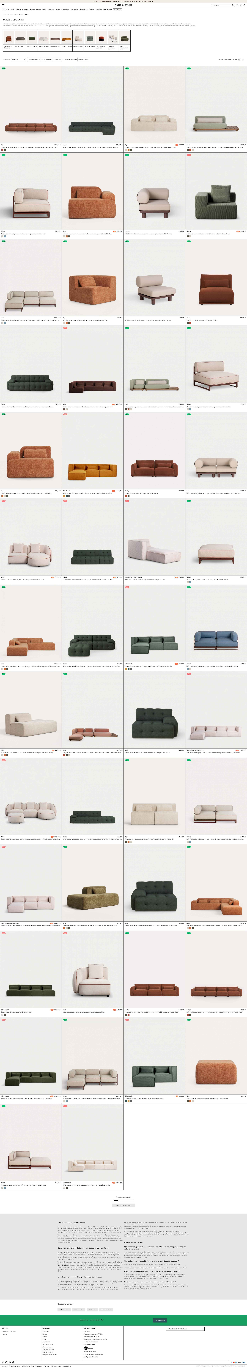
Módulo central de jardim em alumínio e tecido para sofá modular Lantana (148, 320)
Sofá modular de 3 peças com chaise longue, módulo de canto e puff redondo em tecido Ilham (30, 839)
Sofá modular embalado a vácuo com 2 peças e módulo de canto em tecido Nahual (27, 407)
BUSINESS (117, 10)
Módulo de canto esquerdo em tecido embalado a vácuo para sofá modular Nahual (151, 926)
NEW (12, 10)
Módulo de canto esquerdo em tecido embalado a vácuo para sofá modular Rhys (26, 493)
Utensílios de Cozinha (87, 10)
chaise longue (62, 1266)
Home (4, 15)
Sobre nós (5, 1328)
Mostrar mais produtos (123, 1205)
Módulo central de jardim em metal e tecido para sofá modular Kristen (208, 407)
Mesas (38, 10)
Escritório (99, 10)
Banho (58, 10)
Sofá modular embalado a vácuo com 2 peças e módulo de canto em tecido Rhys (150, 147)
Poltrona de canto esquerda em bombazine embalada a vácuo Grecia (208, 234)
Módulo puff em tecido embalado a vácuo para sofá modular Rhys (207, 1098)
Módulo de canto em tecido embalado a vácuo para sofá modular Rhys (85, 320)
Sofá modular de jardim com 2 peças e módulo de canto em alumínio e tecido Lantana (213, 493)
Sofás (44, 10)
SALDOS (6, 10)
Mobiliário (51, 10)
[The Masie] (123, 5)
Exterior (18, 10)
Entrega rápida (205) (71, 59)
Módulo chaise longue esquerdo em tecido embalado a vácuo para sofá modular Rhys (89, 926)
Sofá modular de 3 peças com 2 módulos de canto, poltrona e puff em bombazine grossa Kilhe (30, 926)
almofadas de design (142, 26)
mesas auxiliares (154, 26)
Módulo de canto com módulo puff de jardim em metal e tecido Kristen (23, 1185)
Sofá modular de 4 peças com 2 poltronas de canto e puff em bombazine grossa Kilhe (213, 753)
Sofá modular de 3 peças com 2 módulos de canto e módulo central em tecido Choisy (151, 1012)
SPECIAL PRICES (48, 1349)
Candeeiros (65, 10)
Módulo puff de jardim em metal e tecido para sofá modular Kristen (208, 580)
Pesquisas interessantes (50, 1355)
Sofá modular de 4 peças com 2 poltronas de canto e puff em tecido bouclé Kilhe (26, 1098)
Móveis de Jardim (48, 1352)
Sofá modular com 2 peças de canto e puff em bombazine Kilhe (144, 1098)
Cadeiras (25, 10)
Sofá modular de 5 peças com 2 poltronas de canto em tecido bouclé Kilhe (86, 1185)
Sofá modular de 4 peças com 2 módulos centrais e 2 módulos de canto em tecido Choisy (215, 1012)
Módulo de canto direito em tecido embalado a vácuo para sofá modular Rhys (87, 234)
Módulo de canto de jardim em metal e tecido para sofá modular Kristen (23, 234)
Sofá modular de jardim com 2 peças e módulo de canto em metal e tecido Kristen (212, 666)
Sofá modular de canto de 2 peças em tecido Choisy (141, 493)
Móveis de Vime (48, 1344)
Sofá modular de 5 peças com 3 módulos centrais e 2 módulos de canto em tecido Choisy (29, 147)
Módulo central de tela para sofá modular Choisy (202, 320)
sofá (74, 1267)
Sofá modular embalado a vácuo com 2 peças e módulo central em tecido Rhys (149, 839)
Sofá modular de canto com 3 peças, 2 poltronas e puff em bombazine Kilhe (148, 666)
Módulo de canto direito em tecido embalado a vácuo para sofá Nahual (147, 753)
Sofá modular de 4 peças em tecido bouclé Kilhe (16, 1012)
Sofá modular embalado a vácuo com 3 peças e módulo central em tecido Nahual (88, 580)
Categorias (46, 1328)
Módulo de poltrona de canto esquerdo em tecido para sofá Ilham (84, 1012)
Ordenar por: (7, 59)
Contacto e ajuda (89, 1328)
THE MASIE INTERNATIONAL (177, 1329)
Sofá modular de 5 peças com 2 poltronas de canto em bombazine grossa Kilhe (87, 407)
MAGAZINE (107, 10)
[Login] (244, 5)
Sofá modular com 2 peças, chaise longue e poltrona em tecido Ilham (22, 580)
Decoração (74, 10)
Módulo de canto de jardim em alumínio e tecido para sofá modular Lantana (148, 234)
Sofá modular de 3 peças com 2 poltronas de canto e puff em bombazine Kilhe (87, 493)
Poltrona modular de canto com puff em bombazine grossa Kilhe (145, 580)
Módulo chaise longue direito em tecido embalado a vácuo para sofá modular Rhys (27, 753)
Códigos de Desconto (91, 1357)
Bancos (32, 10)
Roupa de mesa (47, 1347)
